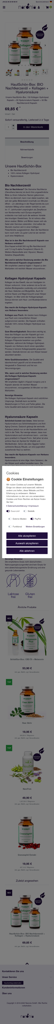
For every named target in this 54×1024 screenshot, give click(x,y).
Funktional (17, 526)
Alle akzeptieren (27, 535)
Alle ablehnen (27, 550)
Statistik (31, 511)
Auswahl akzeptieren (27, 543)
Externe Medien (20, 518)
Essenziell (15, 511)
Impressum (34, 505)
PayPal (38, 518)
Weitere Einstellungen (35, 526)
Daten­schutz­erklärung (17, 505)
